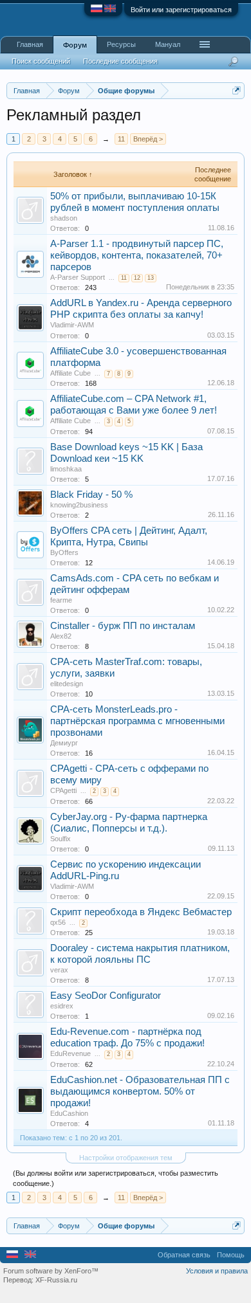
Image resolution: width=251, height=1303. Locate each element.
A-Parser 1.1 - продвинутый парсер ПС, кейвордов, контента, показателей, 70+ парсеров (136, 255)
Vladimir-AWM (72, 325)
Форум (75, 45)
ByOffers (64, 552)
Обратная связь (184, 1255)
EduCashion (69, 1113)
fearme (61, 600)
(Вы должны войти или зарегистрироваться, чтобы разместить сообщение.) (115, 1178)
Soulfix (60, 839)
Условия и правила (217, 1271)
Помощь (231, 1255)
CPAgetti (63, 790)
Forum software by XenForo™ (50, 1271)
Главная (30, 44)
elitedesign (66, 684)
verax (59, 970)
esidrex (61, 1006)
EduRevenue (70, 1053)
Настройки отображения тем (125, 1158)
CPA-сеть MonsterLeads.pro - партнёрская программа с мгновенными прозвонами (137, 721)
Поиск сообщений (41, 61)
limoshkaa (66, 469)
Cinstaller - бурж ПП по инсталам (122, 626)
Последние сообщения (120, 61)
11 (121, 139)
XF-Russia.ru (56, 1280)
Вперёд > (148, 139)
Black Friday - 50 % (91, 494)
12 (137, 278)
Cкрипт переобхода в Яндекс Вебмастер (141, 912)
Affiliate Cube (70, 373)
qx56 (58, 922)
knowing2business (79, 505)
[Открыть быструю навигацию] (236, 90)
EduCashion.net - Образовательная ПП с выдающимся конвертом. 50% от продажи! (140, 1091)
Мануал (167, 44)
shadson (63, 218)
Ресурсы (121, 44)
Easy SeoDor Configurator (105, 995)
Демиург (64, 743)
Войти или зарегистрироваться (181, 10)
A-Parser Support (77, 277)
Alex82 (60, 636)
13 (150, 278)
